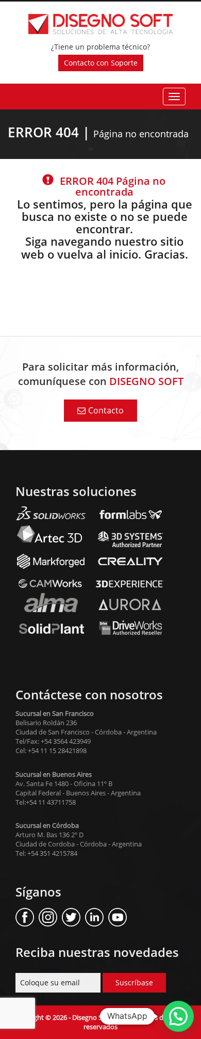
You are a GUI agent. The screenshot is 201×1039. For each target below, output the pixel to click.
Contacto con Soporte (101, 63)
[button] (178, 1016)
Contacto (106, 410)
